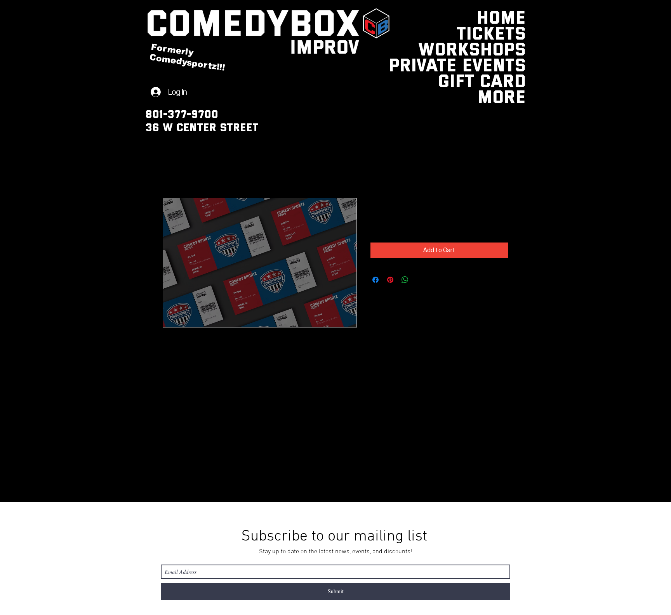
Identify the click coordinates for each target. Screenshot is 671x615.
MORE (507, 96)
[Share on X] (419, 279)
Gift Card (507, 80)
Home (171, 170)
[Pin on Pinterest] (390, 279)
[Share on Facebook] (375, 279)
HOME (507, 16)
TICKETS (507, 32)
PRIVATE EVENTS (507, 64)
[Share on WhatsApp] (405, 279)
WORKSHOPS (507, 48)
